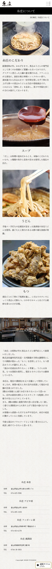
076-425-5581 (16, 493)
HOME (33, 17)
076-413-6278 (16, 530)
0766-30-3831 (16, 549)
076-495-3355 (16, 512)
